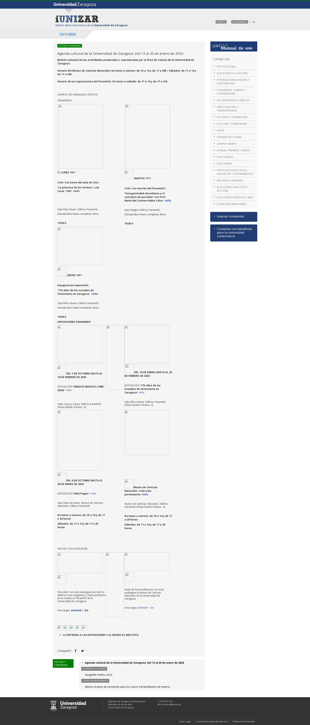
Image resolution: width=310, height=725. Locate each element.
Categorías (221, 59)
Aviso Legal (185, 721)
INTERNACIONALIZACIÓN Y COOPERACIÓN (233, 81)
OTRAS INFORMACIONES (231, 204)
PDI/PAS (221, 22)
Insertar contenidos (230, 216)
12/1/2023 (67, 34)
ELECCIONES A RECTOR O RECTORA (232, 188)
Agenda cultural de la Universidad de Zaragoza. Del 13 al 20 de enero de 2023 (134, 662)
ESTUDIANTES (239, 22)
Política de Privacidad (244, 721)
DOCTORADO (225, 157)
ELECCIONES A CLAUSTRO (232, 73)
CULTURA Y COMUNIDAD (232, 123)
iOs (151, 607)
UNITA (220, 130)
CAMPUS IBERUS (227, 143)
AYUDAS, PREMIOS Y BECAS (233, 150)
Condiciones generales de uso (211, 721)
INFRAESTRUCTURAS (229, 137)
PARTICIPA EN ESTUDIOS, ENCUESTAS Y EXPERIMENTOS (235, 171)
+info (167, 200)
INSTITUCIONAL (226, 66)
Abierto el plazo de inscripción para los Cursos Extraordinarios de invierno (127, 686)
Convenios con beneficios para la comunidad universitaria (234, 232)
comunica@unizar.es (170, 704)
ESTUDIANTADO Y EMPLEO (233, 100)
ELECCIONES (224, 163)
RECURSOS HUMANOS (230, 180)
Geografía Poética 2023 (98, 674)
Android (76, 610)
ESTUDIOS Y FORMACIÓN (232, 117)
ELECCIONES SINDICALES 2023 (235, 197)
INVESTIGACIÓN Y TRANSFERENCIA (227, 108)
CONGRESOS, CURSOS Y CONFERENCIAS (231, 91)
